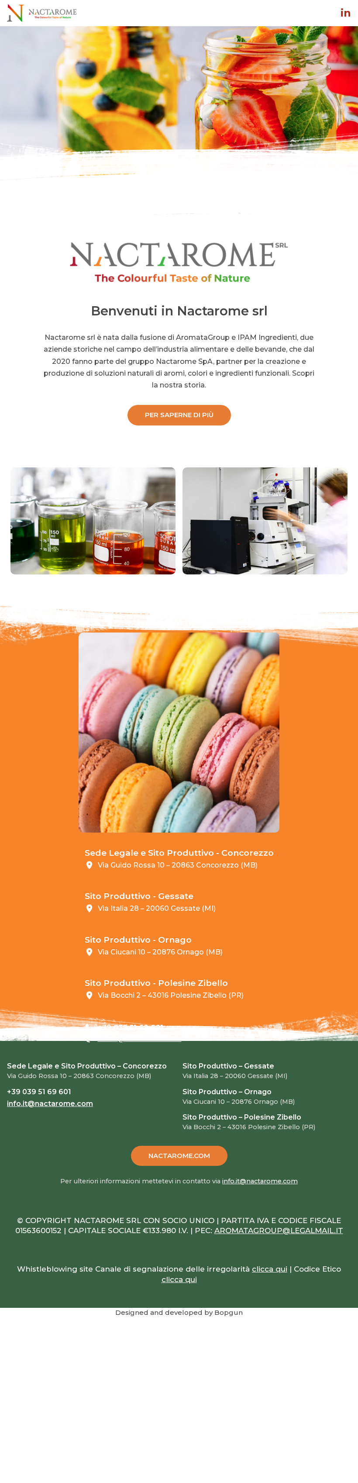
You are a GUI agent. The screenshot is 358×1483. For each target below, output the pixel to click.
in (346, 13)
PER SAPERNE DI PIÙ (179, 415)
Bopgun (228, 1312)
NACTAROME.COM (179, 1155)
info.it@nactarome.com (140, 1038)
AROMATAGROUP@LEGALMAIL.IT (278, 1230)
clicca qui (269, 1269)
